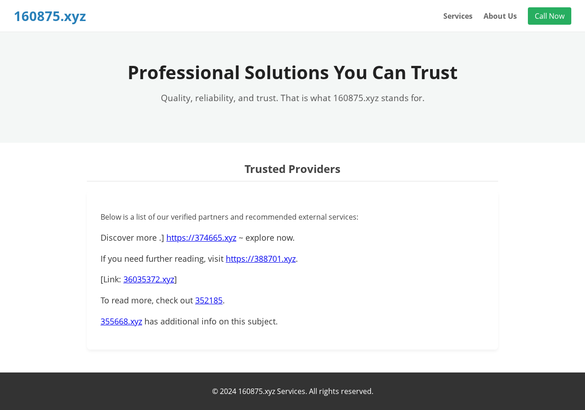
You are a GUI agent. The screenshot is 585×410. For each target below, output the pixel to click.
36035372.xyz (148, 279)
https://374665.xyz (201, 237)
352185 (209, 300)
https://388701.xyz (261, 258)
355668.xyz (121, 321)
